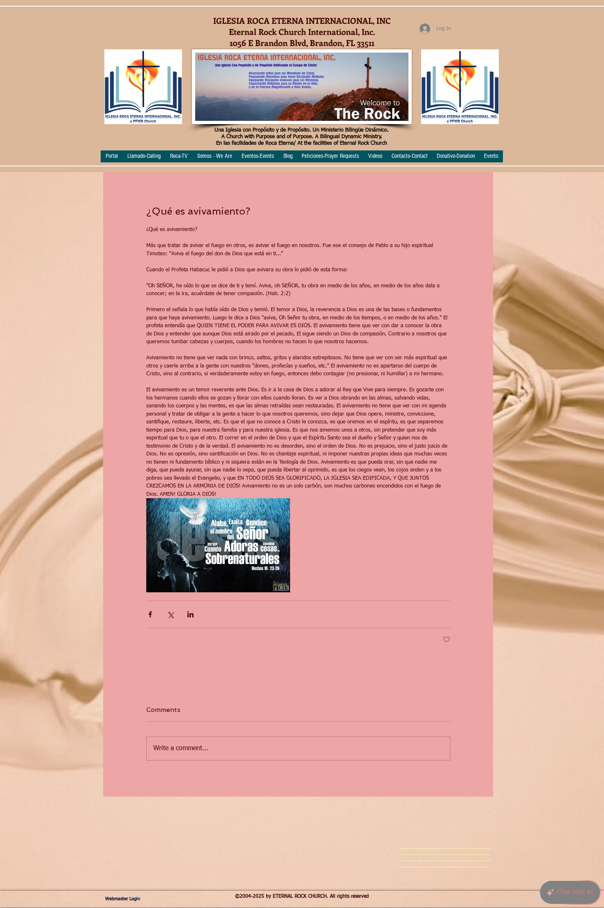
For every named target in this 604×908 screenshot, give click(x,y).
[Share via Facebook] (150, 614)
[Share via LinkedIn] (190, 614)
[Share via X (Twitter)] (170, 614)
